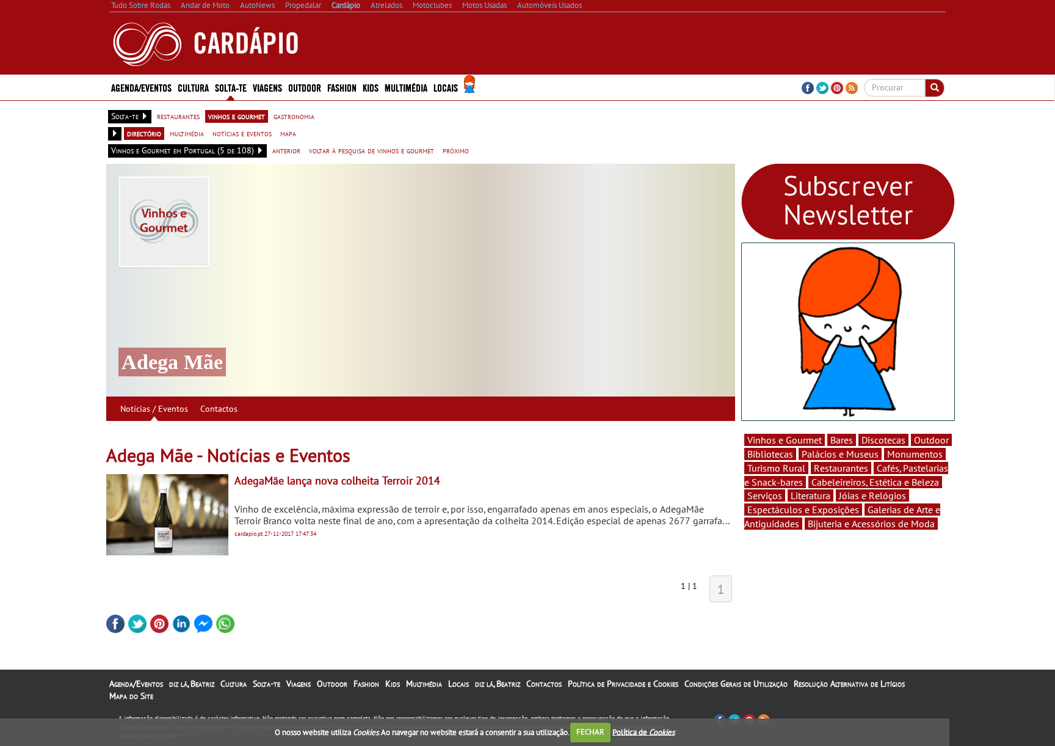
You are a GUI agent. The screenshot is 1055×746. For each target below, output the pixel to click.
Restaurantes (841, 468)
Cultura (233, 683)
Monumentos (915, 454)
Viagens (298, 683)
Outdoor (304, 87)
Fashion (342, 87)
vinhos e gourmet (236, 116)
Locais (458, 683)
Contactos (218, 408)
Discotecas (883, 440)
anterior (286, 150)
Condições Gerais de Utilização (736, 683)
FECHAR (590, 731)
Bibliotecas (770, 454)
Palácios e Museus (840, 454)
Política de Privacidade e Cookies (623, 683)
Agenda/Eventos (141, 87)
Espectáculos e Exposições (803, 509)
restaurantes (178, 116)
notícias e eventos (242, 133)
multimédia (187, 133)
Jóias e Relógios (872, 495)
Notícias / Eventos (154, 408)
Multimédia (424, 683)
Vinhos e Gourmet (784, 440)
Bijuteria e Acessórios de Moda (871, 523)
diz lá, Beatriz (191, 683)
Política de (643, 731)
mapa (288, 133)
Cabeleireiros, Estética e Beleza (875, 482)
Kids (371, 87)
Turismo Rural (776, 468)
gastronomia (294, 116)
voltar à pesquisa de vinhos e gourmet (371, 150)
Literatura (810, 495)
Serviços (764, 495)
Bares (841, 440)
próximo (456, 150)
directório (144, 133)
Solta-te (266, 683)
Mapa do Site (131, 695)
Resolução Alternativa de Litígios (849, 683)
